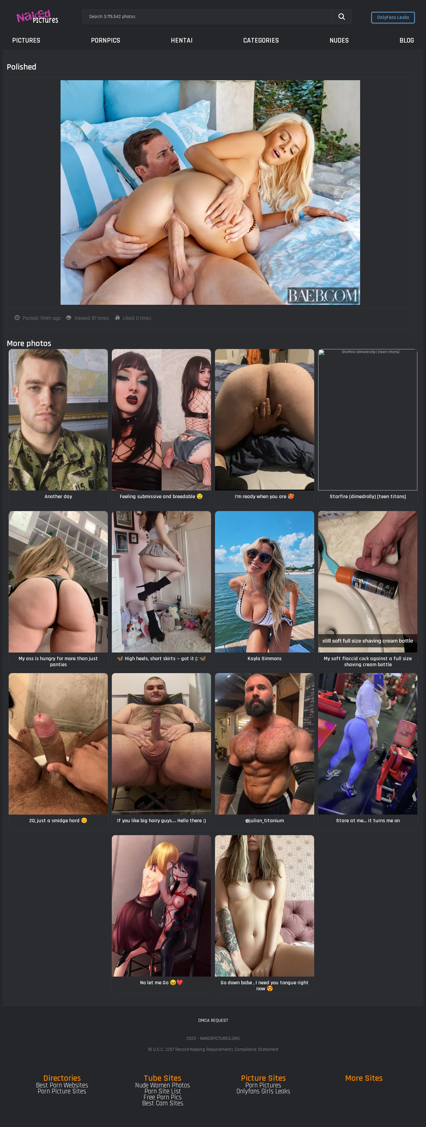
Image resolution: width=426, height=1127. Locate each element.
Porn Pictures (263, 1085)
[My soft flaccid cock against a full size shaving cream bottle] (367, 582)
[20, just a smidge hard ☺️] (58, 744)
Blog (406, 40)
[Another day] (58, 419)
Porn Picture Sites (62, 1091)
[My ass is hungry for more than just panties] (58, 582)
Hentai (182, 40)
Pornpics (105, 40)
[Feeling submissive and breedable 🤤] (161, 419)
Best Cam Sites (162, 1103)
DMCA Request (213, 1021)
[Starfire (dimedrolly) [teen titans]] (367, 419)
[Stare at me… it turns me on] (367, 744)
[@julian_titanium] (264, 744)
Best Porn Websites (62, 1085)
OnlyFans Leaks (393, 17)
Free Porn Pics (162, 1097)
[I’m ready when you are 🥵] (264, 419)
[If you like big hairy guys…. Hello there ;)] (161, 744)
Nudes (339, 40)
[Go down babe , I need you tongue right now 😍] (264, 906)
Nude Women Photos (162, 1085)
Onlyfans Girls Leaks (263, 1091)
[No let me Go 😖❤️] (161, 906)
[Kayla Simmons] (264, 582)
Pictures (26, 40)
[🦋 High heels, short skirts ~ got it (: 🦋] (161, 582)
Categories (261, 40)
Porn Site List (162, 1091)
